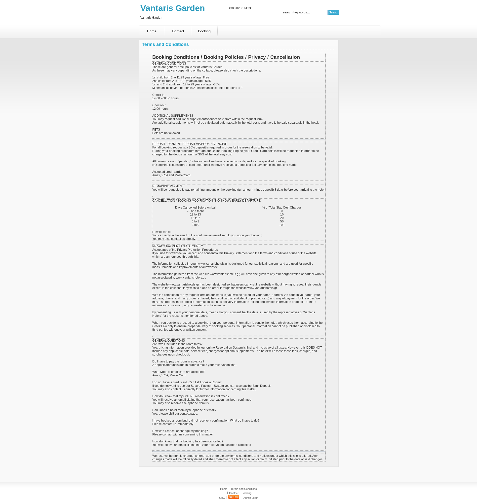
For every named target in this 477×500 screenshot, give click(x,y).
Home (152, 31)
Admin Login (250, 497)
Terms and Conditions (244, 488)
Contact (178, 31)
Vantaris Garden (172, 8)
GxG (222, 497)
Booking (204, 31)
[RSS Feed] (233, 497)
